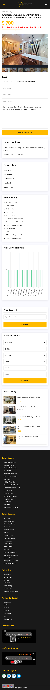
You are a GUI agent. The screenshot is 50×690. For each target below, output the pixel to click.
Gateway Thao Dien (11, 474)
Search (25, 324)
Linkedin (6, 611)
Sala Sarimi (8, 502)
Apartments (6, 12)
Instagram (7, 613)
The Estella (7, 471)
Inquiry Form (8, 588)
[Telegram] (19, 676)
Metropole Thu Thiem (11, 561)
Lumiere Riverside (10, 564)
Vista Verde (8, 544)
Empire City (8, 558)
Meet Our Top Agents (11, 591)
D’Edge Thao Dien (10, 482)
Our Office (7, 574)
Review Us (7, 583)
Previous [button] (5, 51)
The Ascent (7, 479)
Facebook (7, 602)
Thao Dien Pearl (9, 521)
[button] (4, 686)
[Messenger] (9, 676)
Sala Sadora (8, 499)
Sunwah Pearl (8, 493)
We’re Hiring (8, 586)
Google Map (8, 619)
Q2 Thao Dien (8, 518)
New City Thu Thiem (10, 552)
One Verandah (9, 549)
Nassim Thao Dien (10, 476)
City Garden (8, 490)
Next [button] (44, 51)
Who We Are (8, 577)
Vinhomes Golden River (12, 485)
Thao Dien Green (9, 524)
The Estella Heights (10, 468)
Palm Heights (8, 547)
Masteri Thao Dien (16, 154)
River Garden (8, 535)
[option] (25, 49)
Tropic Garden (9, 530)
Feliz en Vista (8, 541)
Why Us (6, 580)
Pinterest (6, 608)
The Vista (7, 527)
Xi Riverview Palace (10, 496)
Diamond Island (9, 538)
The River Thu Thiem (11, 507)
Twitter (6, 605)
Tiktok (6, 616)
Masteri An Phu (9, 465)
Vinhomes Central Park (12, 488)
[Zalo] (14, 676)
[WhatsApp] (4, 676)
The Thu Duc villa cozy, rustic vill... (29, 417)
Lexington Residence (11, 555)
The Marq (7, 505)
